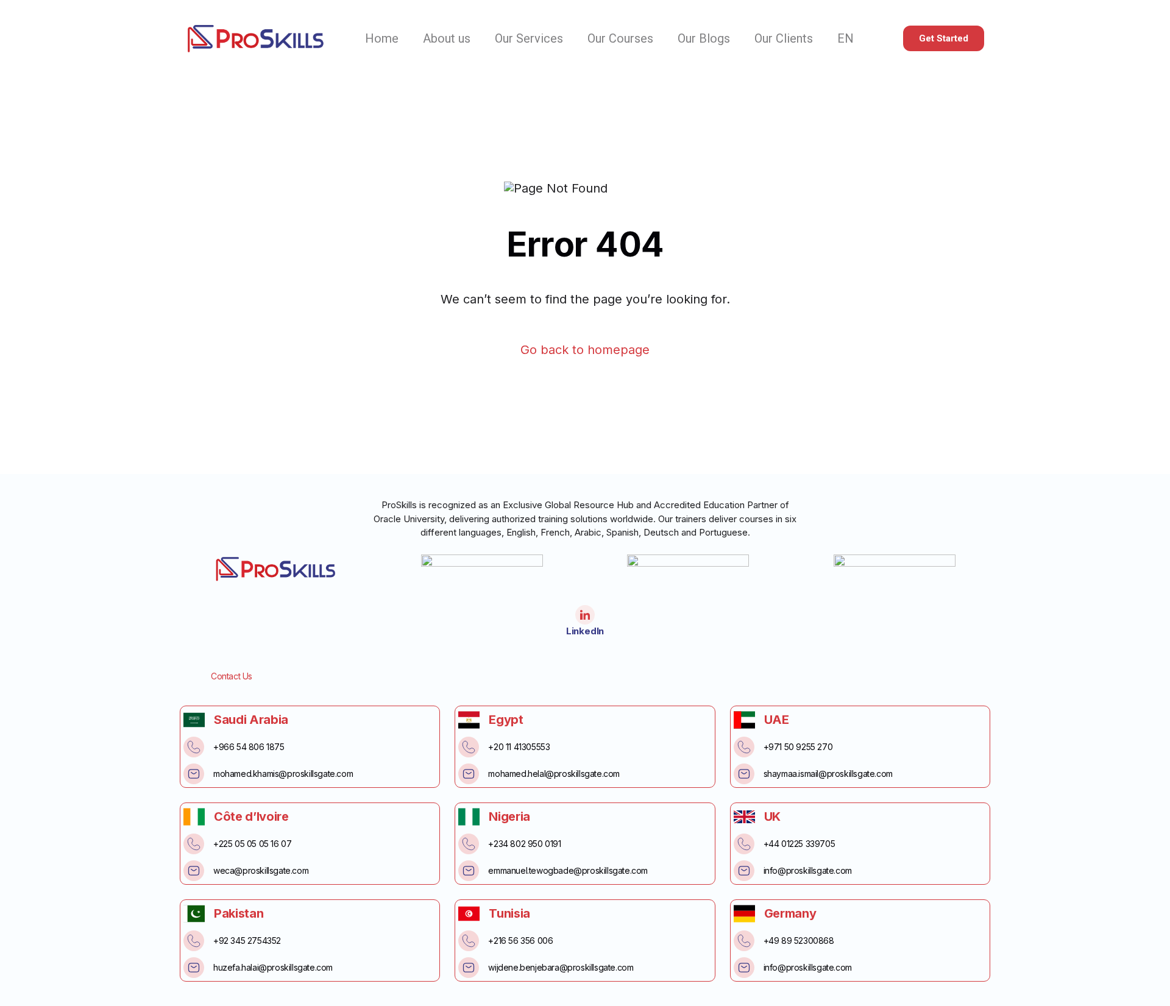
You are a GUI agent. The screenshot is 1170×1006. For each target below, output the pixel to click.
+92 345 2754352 (247, 940)
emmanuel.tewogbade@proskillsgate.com (568, 870)
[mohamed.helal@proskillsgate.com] (468, 773)
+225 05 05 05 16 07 (252, 843)
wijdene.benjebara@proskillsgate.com (560, 967)
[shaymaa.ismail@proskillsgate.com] (744, 773)
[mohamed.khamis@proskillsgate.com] (193, 773)
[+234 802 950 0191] (468, 844)
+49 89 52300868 (799, 940)
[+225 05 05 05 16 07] (193, 844)
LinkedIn (585, 631)
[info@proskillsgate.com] (744, 870)
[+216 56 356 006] (468, 940)
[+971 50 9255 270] (744, 747)
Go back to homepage (585, 350)
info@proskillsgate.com (808, 870)
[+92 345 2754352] (193, 940)
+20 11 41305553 (519, 747)
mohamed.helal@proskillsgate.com (554, 773)
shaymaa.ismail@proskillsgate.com (828, 773)
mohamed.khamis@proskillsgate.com (283, 773)
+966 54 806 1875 (249, 747)
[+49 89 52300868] (744, 940)
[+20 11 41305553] (468, 747)
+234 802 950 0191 (524, 843)
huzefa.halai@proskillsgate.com (273, 967)
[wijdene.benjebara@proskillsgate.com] (468, 967)
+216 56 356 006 (520, 940)
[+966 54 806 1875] (193, 747)
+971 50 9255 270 (798, 747)
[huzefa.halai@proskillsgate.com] (193, 967)
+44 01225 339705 (799, 843)
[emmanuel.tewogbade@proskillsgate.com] (468, 870)
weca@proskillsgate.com (260, 870)
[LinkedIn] (585, 615)
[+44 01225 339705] (744, 844)
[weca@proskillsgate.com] (193, 870)
